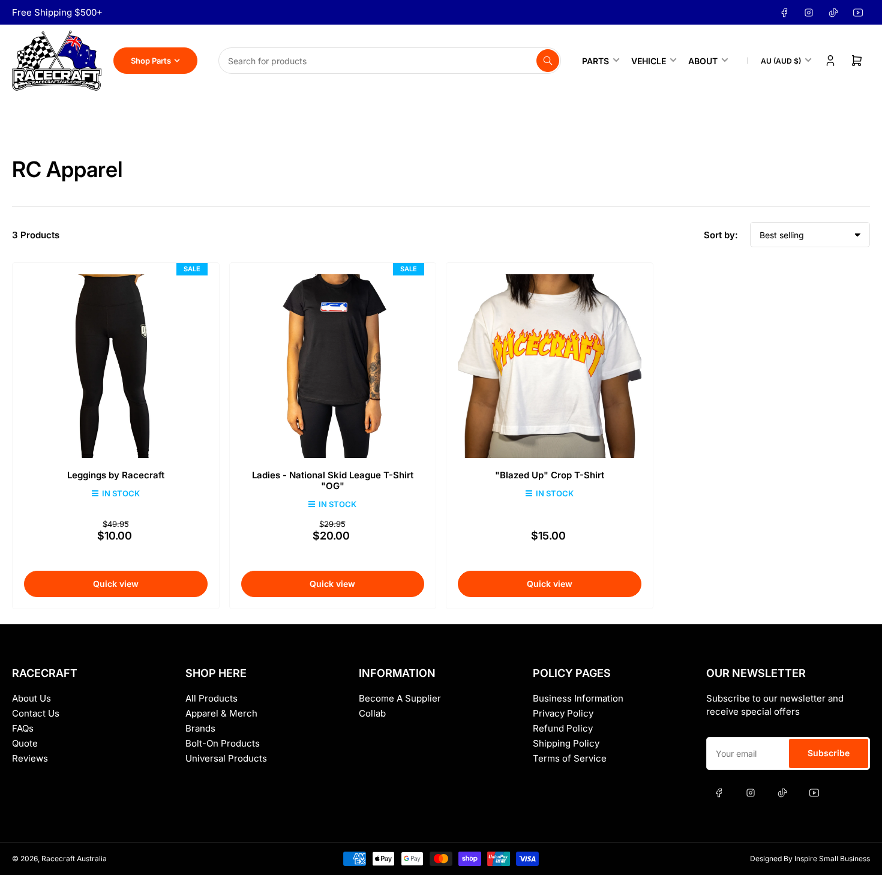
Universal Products (226, 758)
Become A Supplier (400, 698)
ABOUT (703, 61)
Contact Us (35, 713)
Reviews (30, 758)
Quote (25, 743)
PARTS (595, 61)
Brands (200, 728)
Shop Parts (151, 60)
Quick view (116, 584)
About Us (31, 698)
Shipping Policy (566, 743)
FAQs (23, 728)
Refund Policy (563, 728)
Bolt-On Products (222, 743)
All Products (211, 698)
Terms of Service (570, 758)
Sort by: (721, 235)
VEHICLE (648, 61)
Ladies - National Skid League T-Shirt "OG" (332, 480)
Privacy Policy (563, 713)
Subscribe (829, 753)
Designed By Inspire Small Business (810, 858)
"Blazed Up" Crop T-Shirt (549, 475)
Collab (372, 713)
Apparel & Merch (221, 713)
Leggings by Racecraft (115, 475)
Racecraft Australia (74, 858)
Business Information (578, 698)
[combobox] (389, 60)
